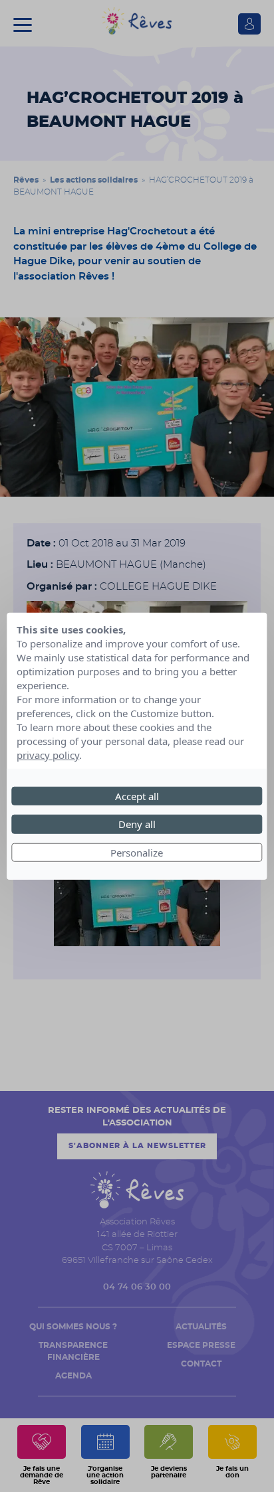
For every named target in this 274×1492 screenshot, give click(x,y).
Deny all (137, 824)
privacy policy (48, 754)
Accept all (137, 795)
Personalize (136, 852)
